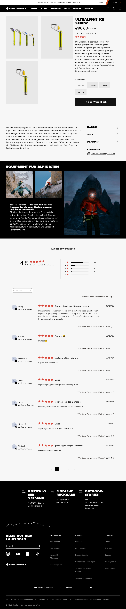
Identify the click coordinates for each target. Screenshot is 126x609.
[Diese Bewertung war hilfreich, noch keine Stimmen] (107, 326)
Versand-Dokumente (83, 578)
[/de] (16, 8)
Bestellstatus (55, 541)
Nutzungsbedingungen (78, 599)
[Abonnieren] (38, 546)
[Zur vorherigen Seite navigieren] (51, 469)
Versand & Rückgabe (54, 556)
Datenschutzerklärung (58, 599)
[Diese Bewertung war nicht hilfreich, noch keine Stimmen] (111, 326)
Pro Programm (110, 562)
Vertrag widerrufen (32, 605)
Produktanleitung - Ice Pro (103, 153)
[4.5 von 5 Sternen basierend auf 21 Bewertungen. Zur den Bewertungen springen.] (81, 36)
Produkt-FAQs (80, 548)
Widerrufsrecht (56, 565)
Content (77, 9)
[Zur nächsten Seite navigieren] (74, 469)
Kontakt (108, 541)
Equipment (56, 9)
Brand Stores (110, 568)
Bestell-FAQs (55, 548)
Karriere (108, 555)
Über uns (89, 9)
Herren (34, 9)
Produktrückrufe (81, 555)
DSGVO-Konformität (14, 605)
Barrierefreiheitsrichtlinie (99, 599)
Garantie (78, 541)
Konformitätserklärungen (85, 562)
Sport (67, 9)
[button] (34, 8)
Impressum (43, 599)
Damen (44, 9)
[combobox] (22, 290)
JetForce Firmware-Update (83, 570)
